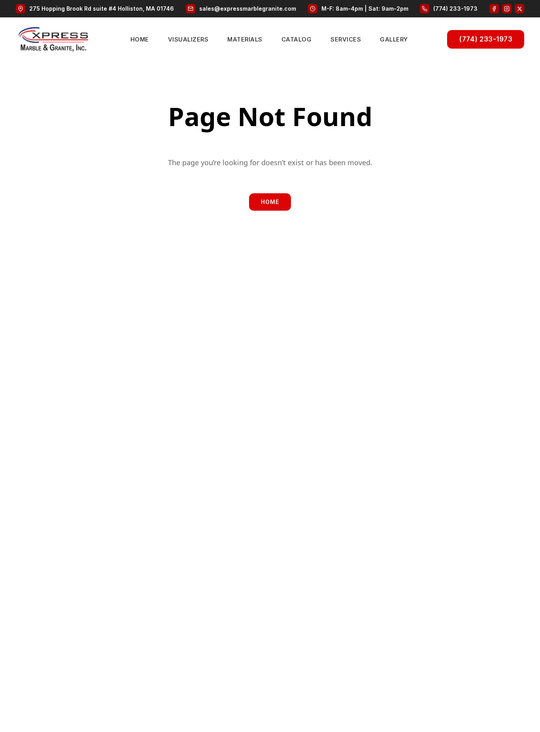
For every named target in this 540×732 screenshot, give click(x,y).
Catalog (296, 39)
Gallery (394, 39)
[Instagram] (507, 8)
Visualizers (188, 39)
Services (345, 39)
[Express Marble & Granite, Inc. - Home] (53, 39)
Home (139, 39)
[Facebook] (494, 8)
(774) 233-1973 (485, 39)
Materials (244, 39)
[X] (519, 8)
